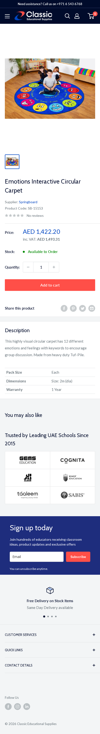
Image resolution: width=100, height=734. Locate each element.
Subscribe (78, 557)
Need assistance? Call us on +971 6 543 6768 (50, 4)
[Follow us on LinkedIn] (26, 706)
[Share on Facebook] (64, 308)
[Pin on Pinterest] (73, 308)
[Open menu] (7, 16)
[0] (91, 16)
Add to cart (50, 285)
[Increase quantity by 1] (54, 267)
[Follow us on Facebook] (8, 706)
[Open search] (67, 16)
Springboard (28, 202)
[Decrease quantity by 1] (28, 267)
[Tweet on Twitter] (82, 308)
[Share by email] (91, 308)
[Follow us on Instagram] (17, 706)
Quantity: (12, 267)
